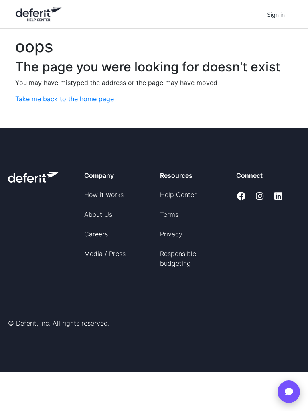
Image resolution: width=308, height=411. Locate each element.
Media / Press (105, 254)
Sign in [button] (276, 14)
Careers (96, 234)
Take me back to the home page (64, 99)
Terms (169, 214)
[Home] (38, 14)
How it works (104, 195)
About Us (98, 214)
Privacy (171, 234)
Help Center (178, 195)
